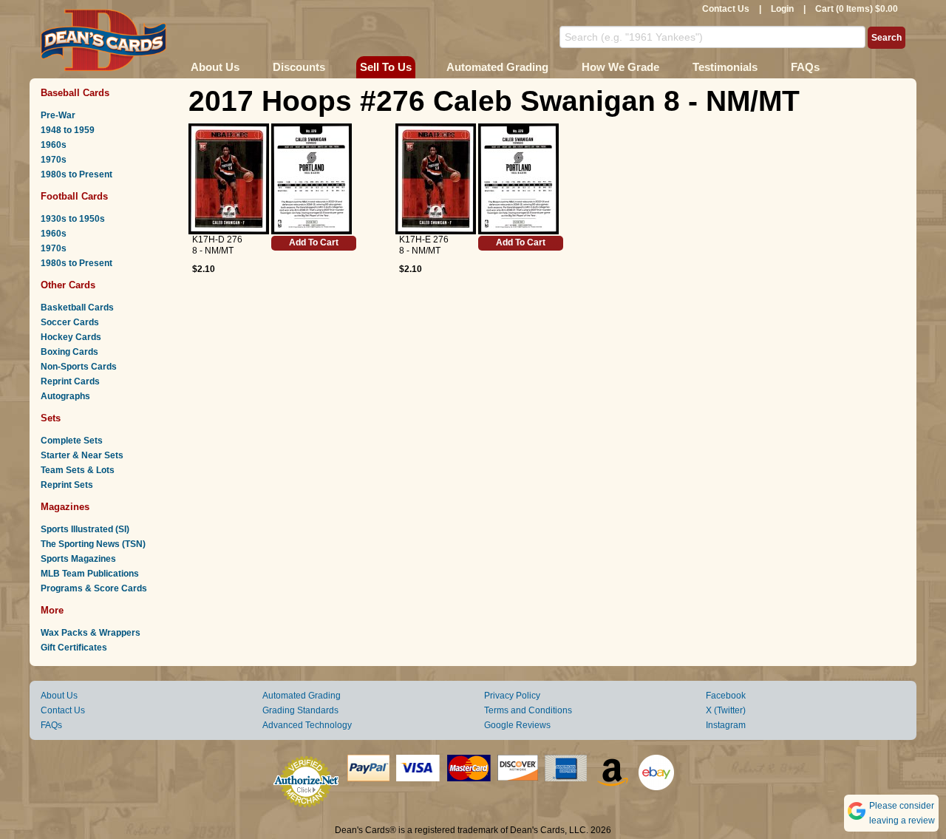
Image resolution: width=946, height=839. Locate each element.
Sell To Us (386, 67)
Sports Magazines (78, 559)
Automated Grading (497, 67)
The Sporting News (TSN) (93, 544)
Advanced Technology (307, 725)
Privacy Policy (512, 695)
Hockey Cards (71, 337)
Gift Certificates (74, 647)
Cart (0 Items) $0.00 (856, 9)
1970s (54, 159)
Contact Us (725, 9)
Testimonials (725, 67)
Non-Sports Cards (79, 366)
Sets (51, 418)
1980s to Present (76, 174)
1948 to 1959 (68, 130)
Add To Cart (313, 242)
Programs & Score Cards (94, 588)
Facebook (726, 695)
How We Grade (620, 67)
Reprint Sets (67, 485)
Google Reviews (517, 725)
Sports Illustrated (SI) (85, 529)
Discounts (299, 67)
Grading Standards (300, 710)
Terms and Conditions (528, 710)
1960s (54, 145)
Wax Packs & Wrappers (90, 633)
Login (782, 9)
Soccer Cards (70, 322)
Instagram (726, 725)
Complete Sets (72, 440)
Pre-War (58, 115)
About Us (215, 67)
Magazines (65, 506)
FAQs (805, 67)
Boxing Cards (69, 352)
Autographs (65, 396)
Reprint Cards (70, 381)
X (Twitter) (726, 710)
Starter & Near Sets (82, 455)
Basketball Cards (77, 307)
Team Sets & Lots (78, 470)
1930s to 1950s (73, 219)
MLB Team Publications (90, 573)
